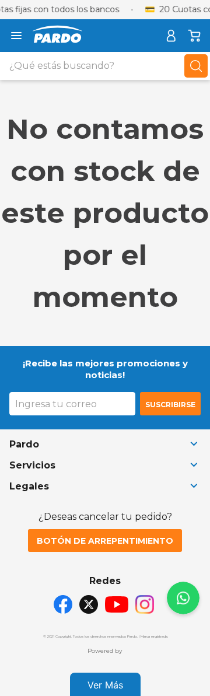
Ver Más (105, 685)
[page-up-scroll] (183, 598)
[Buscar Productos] (196, 66)
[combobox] (105, 66)
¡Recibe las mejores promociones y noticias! (105, 369)
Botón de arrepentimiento (105, 541)
